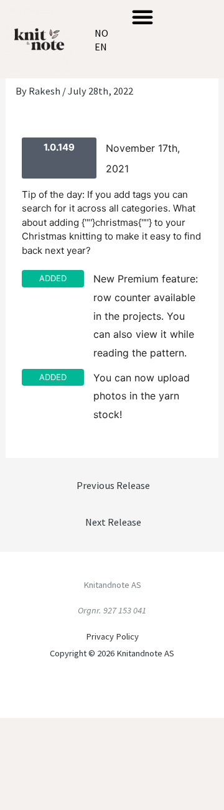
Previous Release (113, 485)
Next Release (113, 522)
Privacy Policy (112, 636)
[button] (142, 17)
